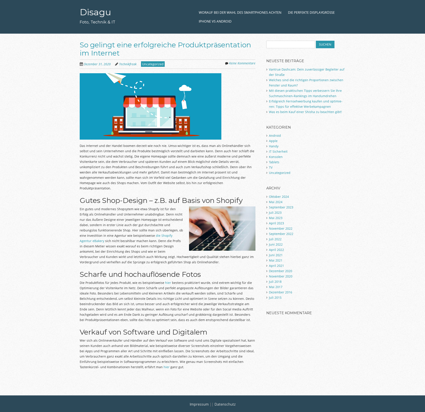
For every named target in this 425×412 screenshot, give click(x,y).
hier (168, 283)
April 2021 (276, 266)
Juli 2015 (275, 297)
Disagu (95, 12)
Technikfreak (128, 64)
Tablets (274, 162)
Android (275, 135)
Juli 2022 (275, 239)
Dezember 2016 (280, 292)
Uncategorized (153, 64)
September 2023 (281, 207)
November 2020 (280, 276)
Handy (273, 146)
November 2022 (280, 228)
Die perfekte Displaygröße (311, 12)
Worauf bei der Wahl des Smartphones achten (240, 12)
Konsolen (276, 157)
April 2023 (276, 223)
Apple (273, 141)
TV (270, 167)
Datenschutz (225, 404)
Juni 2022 (276, 244)
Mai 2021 (275, 260)
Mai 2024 (275, 202)
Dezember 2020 (280, 271)
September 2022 (281, 234)
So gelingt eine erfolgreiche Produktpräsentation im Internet (165, 48)
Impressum (199, 404)
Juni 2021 (276, 255)
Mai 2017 (275, 287)
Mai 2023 (275, 218)
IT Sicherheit (278, 151)
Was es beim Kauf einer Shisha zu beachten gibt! (305, 112)
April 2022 (276, 250)
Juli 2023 (275, 212)
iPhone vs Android (215, 21)
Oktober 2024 (279, 196)
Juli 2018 (275, 281)
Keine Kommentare (242, 63)
